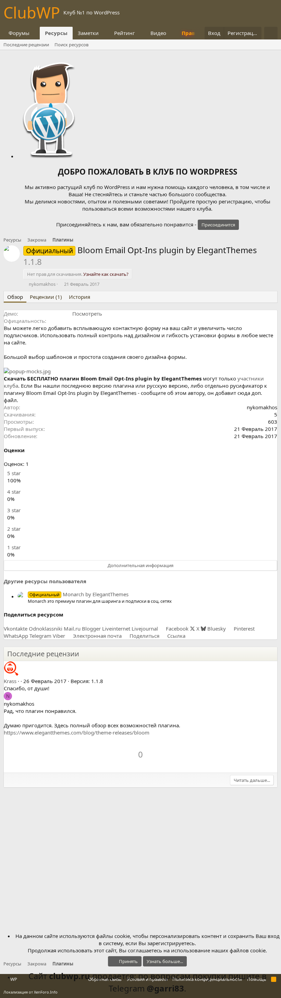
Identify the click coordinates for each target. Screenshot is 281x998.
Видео (158, 33)
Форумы (19, 33)
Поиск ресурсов (71, 45)
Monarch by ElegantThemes (79, 594)
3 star (14, 510)
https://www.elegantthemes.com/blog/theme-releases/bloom (76, 732)
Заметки (88, 33)
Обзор (15, 296)
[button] (35, 33)
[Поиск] (271, 33)
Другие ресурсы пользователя (45, 581)
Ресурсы (56, 33)
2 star (14, 528)
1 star (14, 547)
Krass (10, 681)
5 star (14, 473)
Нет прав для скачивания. (78, 274)
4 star (14, 491)
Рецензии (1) (46, 296)
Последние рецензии (26, 45)
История (79, 296)
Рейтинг (124, 33)
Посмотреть (87, 313)
